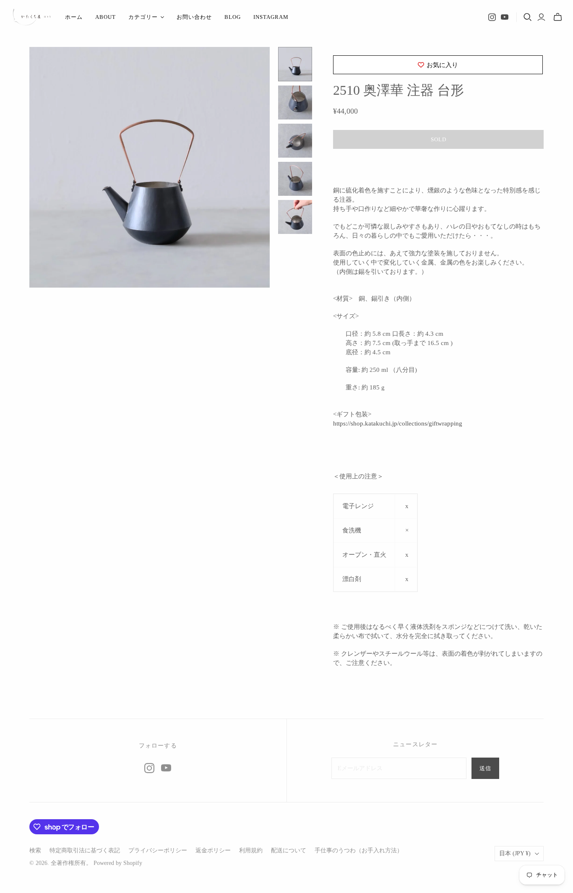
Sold (438, 139)
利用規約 (251, 850)
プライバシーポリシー (157, 850)
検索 (35, 850)
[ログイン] (541, 17)
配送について (288, 850)
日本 (515, 853)
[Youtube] (504, 17)
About (105, 17)
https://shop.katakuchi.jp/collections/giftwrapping (397, 423)
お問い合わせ (194, 17)
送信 (485, 768)
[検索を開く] (528, 17)
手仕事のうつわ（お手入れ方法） (359, 850)
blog (232, 17)
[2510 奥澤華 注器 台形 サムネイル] (295, 64)
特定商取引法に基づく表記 (84, 850)
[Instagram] (492, 17)
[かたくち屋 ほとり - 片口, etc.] (31, 17)
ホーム (74, 17)
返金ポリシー (213, 850)
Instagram (271, 17)
